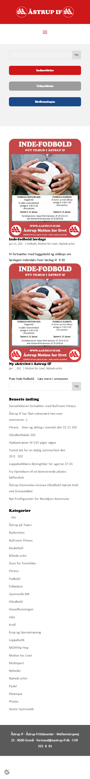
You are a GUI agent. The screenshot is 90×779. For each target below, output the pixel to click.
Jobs (12, 617)
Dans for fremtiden (22, 563)
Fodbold (31, 244)
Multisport (16, 663)
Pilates (13, 701)
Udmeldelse (45, 86)
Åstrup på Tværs (20, 525)
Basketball (16, 548)
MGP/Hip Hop (18, 648)
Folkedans (16, 586)
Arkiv (12, 517)
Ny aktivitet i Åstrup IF (30, 364)
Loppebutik (16, 640)
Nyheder (15, 671)
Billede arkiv (18, 556)
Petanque (15, 694)
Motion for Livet (47, 244)
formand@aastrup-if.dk (52, 740)
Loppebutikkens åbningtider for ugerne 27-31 (41, 464)
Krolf (12, 625)
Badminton (16, 533)
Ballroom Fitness (21, 540)
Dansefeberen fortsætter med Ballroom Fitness (42, 406)
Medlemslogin (45, 101)
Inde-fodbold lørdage (27, 239)
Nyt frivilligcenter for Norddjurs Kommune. (39, 499)
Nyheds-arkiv (67, 244)
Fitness (14, 571)
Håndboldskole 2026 (23, 435)
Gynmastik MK (19, 594)
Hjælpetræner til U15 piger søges (32, 443)
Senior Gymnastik (21, 709)
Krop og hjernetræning (25, 632)
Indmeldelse (45, 70)
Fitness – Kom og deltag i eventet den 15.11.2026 (44, 427)
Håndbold (15, 602)
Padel (13, 686)
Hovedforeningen (21, 609)
